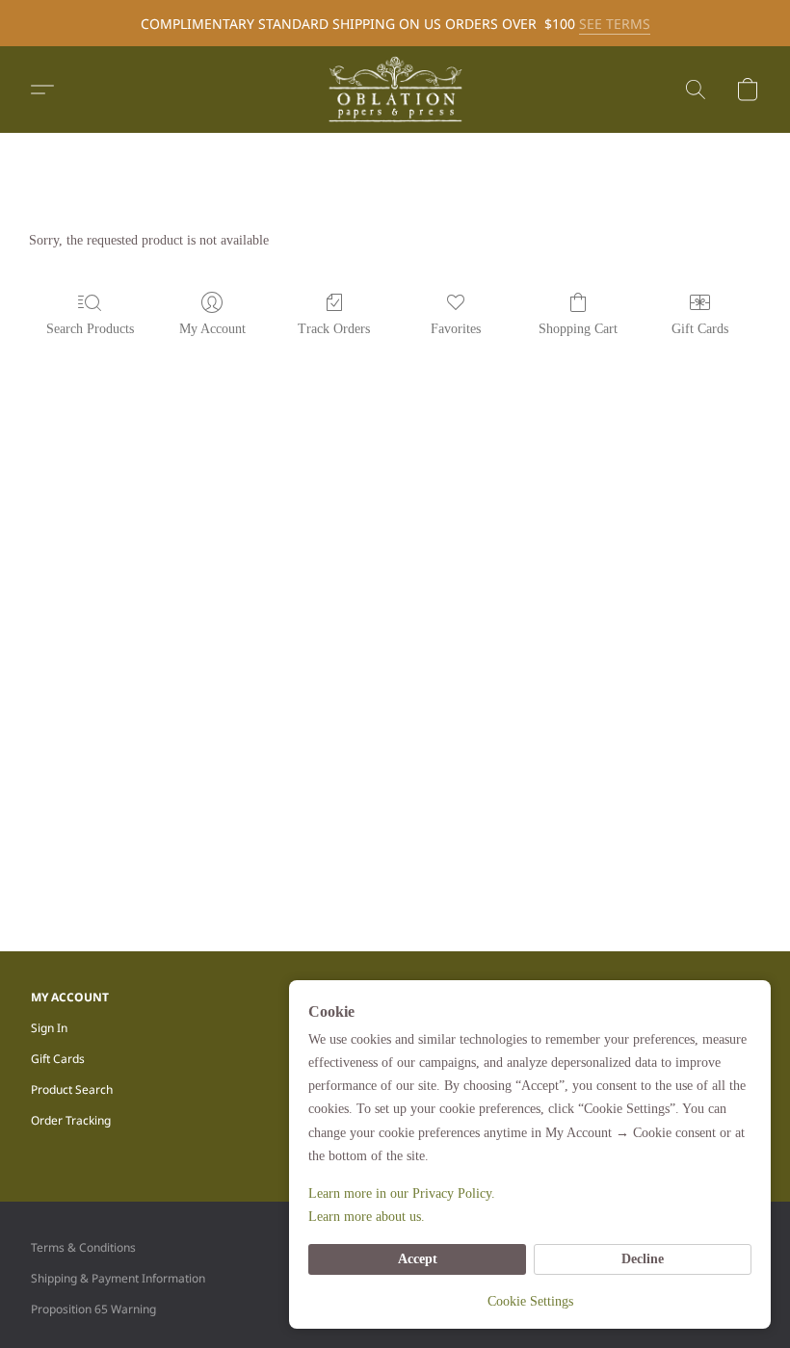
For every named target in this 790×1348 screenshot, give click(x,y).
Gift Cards (700, 329)
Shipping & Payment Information (118, 1278)
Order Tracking (71, 1120)
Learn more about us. (366, 1216)
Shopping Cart (578, 329)
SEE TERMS (614, 23)
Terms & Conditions (83, 1247)
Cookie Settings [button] (530, 1301)
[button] (395, 89)
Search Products (90, 329)
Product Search (72, 1089)
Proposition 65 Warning (93, 1309)
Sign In (49, 1028)
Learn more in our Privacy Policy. (401, 1193)
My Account (212, 329)
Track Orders (334, 329)
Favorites (456, 329)
